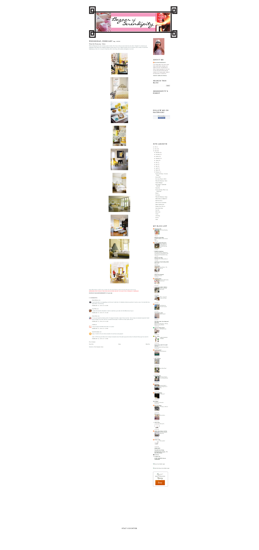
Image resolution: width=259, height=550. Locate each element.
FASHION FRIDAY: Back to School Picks (161, 239)
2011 (156, 148)
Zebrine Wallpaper (159, 182)
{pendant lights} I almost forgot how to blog (163, 386)
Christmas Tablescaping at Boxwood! (164, 280)
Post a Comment (92, 342)
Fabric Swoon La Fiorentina (160, 202)
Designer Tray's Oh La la (160, 206)
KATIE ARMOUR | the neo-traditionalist (160, 459)
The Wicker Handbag (164, 230)
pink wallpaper (158, 358)
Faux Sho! (157, 210)
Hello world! (157, 263)
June (157, 164)
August (157, 160)
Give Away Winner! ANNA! (160, 179)
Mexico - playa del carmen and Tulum (163, 297)
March (157, 170)
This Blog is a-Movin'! (164, 406)
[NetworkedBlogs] (161, 116)
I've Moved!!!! (162, 394)
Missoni (156, 193)
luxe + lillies (157, 336)
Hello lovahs (157, 212)
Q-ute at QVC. (158, 177)
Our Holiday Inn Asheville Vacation (163, 306)
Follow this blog (161, 117)
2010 (156, 150)
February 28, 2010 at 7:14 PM (100, 338)
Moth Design (157, 266)
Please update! (162, 440)
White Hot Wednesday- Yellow (161, 180)
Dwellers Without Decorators (160, 242)
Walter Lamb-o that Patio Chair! (163, 289)
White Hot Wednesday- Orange (161, 196)
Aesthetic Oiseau (158, 278)
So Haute (156, 401)
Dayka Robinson (95, 300)
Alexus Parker (94, 316)
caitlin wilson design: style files (161, 431)
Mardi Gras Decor (158, 200)
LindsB (93, 324)
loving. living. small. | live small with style (161, 345)
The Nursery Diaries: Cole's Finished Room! (164, 377)
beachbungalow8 (158, 350)
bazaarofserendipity (95, 331)
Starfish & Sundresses (159, 251)
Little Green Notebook (159, 274)
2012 (156, 147)
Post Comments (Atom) (98, 346)
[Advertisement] (160, 496)
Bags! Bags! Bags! (163, 368)
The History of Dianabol (159, 402)
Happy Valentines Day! (159, 204)
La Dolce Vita (157, 456)
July (157, 162)
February (157, 172)
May (157, 166)
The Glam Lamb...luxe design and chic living (161, 322)
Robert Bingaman (163, 351)
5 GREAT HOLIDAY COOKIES (164, 338)
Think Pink (157, 188)
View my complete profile (160, 75)
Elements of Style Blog (159, 237)
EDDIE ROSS (157, 448)
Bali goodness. (162, 415)
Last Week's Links (163, 328)
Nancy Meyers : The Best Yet (163, 267)
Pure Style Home (158, 405)
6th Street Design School (160, 327)
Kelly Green (157, 414)
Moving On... (162, 423)
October (157, 156)
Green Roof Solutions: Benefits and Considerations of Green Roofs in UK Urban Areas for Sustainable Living (161, 253)
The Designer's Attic (159, 312)
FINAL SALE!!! (163, 314)
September (158, 158)
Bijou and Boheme (158, 393)
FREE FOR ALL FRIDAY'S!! (161, 198)
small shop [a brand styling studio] (162, 262)
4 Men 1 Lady (157, 439)
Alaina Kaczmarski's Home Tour (163, 433)
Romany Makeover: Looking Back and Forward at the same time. (163, 245)
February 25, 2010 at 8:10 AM (100, 321)
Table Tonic (157, 367)
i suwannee (157, 295)
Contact (156, 213)
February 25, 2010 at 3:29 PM (100, 328)
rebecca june (157, 422)
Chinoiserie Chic (158, 229)
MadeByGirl (157, 304)
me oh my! (157, 454)
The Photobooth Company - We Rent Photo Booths (161, 452)
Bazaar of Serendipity (129, 3)
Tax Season (157, 195)
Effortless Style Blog (159, 257)
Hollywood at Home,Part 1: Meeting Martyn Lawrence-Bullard (161, 324)
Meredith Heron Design (159, 450)
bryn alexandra (158, 375)
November (158, 154)
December (158, 152)
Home (119, 344)
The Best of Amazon (158, 275)
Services (157, 217)
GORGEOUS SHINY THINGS (161, 287)
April (157, 168)
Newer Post (91, 344)
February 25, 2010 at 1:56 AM (100, 312)
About (156, 219)
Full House (157, 384)
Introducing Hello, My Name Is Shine (161, 347)
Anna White (94, 308)
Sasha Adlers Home (159, 208)
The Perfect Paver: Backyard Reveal (161, 258)
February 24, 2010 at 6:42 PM (100, 305)
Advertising (157, 215)
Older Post (148, 344)
